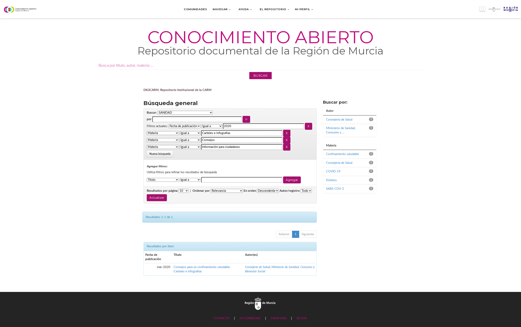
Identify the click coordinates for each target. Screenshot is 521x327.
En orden (250, 190)
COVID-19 (333, 171)
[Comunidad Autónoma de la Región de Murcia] (260, 303)
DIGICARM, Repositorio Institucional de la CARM (177, 90)
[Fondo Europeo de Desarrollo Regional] (456, 11)
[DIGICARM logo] (43, 9)
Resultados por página (162, 190)
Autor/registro (290, 190)
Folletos (331, 180)
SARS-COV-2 (335, 188)
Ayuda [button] (244, 9)
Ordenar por (201, 190)
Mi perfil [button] (303, 9)
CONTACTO (221, 318)
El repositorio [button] (273, 9)
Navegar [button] (221, 9)
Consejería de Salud (257, 267)
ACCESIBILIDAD (250, 318)
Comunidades (195, 9)
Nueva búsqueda (160, 154)
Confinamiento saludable (342, 154)
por (149, 119)
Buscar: (152, 112)
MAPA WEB (278, 318)
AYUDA (302, 318)
